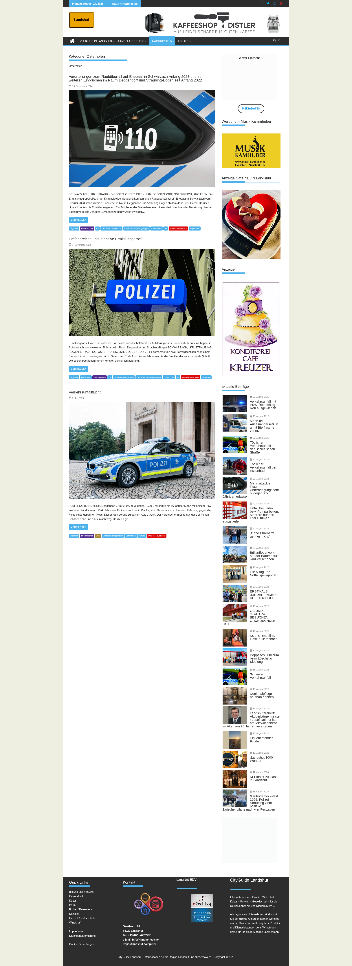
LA (97, 228)
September (194, 228)
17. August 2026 (261, 650)
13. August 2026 (261, 708)
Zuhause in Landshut (96, 41)
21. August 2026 (261, 459)
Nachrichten (162, 41)
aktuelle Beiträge (235, 386)
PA (165, 228)
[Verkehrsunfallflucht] (142, 450)
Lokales (184, 41)
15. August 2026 (261, 689)
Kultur (72, 900)
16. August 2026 (261, 669)
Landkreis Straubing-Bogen (136, 228)
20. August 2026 (261, 567)
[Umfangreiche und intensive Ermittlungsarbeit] (142, 292)
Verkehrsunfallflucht (85, 392)
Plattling (142, 536)
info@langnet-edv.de (145, 939)
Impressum (76, 931)
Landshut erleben (132, 41)
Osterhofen (156, 228)
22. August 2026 (261, 438)
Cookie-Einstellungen (81, 944)
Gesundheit (76, 896)
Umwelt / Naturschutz (82, 918)
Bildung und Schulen (81, 891)
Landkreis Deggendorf (111, 228)
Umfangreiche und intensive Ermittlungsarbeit (106, 239)
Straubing (206, 377)
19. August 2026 (261, 606)
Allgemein (74, 228)
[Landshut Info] (72, 40)
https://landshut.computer (139, 943)
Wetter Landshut (249, 58)
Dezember (86, 377)
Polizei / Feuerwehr (178, 228)
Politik (72, 904)
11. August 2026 (261, 772)
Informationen (87, 228)
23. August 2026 (261, 397)
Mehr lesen (78, 220)
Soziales (74, 913)
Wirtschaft (75, 922)
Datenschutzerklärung (82, 935)
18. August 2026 (261, 631)
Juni (98, 536)
